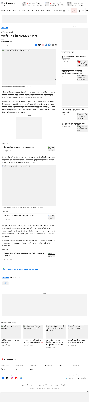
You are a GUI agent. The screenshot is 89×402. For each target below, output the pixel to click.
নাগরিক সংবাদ (5, 366)
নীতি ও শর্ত (47, 385)
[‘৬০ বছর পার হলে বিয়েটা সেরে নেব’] (82, 128)
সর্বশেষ (3, 11)
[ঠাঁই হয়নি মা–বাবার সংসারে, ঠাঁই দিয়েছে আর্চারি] (51, 217)
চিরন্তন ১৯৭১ (76, 366)
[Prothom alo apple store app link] (82, 378)
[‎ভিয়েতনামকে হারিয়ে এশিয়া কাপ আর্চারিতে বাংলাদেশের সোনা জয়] (82, 78)
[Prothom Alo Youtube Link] (17, 378)
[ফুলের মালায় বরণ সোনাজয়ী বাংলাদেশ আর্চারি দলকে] (82, 63)
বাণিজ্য (23, 11)
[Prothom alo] (10, 4)
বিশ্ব (19, 11)
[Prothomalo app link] (69, 378)
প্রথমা (17, 369)
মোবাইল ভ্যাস (33, 369)
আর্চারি (5, 283)
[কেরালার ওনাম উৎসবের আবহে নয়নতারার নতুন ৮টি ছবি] (24, 4)
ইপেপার (3, 369)
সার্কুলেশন (39, 385)
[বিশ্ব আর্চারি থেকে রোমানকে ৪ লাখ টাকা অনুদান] (51, 148)
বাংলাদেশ (8, 11)
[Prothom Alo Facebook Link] (3, 378)
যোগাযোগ (55, 385)
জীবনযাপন (48, 11)
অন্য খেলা (4, 27)
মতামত (28, 11)
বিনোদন (38, 11)
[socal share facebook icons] (36, 46)
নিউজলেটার (63, 385)
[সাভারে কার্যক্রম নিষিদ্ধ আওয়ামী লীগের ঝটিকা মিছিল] (47, 4)
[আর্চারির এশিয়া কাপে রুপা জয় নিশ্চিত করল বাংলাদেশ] (82, 116)
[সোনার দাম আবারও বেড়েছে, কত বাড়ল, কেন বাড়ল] (69, 4)
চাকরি (42, 11)
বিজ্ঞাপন (33, 385)
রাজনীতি (15, 11)
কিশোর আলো (19, 366)
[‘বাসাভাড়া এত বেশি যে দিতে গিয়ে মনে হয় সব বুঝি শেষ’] (33, 332)
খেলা (33, 11)
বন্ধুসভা (60, 366)
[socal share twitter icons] (39, 46)
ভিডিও (54, 11)
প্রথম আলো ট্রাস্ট (48, 366)
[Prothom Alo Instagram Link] (12, 378)
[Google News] (21, 378)
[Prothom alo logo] (9, 360)
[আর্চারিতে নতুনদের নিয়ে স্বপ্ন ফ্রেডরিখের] (11, 332)
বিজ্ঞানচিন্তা (33, 366)
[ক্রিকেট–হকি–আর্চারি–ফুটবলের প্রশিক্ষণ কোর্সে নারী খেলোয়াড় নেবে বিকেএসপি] (51, 255)
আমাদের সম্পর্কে (24, 385)
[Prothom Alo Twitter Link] (8, 378)
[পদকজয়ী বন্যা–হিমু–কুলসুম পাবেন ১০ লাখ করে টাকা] (78, 332)
